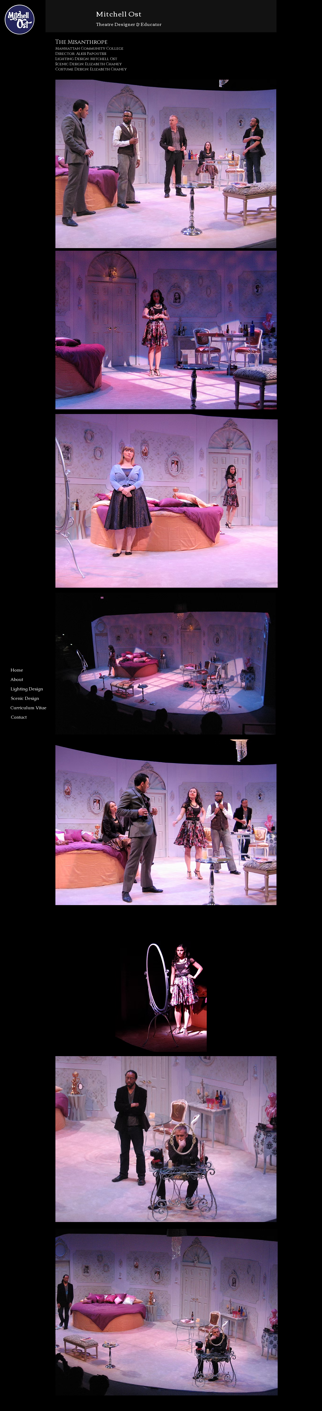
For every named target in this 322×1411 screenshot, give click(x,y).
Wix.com (169, 1408)
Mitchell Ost (119, 13)
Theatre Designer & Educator (129, 24)
